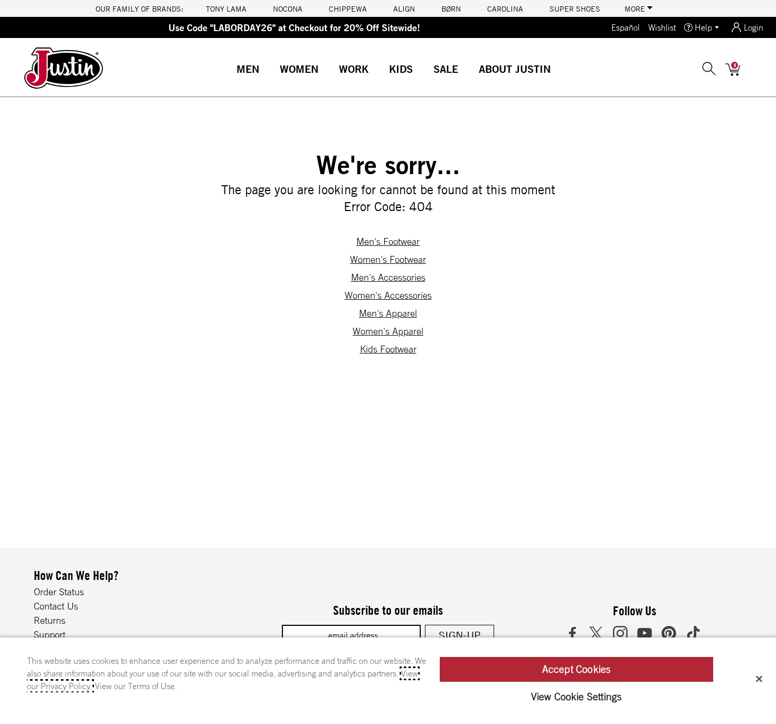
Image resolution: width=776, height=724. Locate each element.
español (625, 27)
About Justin (515, 68)
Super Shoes (575, 8)
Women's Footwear (388, 259)
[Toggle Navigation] (267, 70)
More (635, 8)
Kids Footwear (388, 349)
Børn (451, 8)
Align (404, 8)
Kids (401, 68)
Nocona (287, 8)
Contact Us (56, 606)
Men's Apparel (388, 313)
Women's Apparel (388, 331)
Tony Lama (226, 8)
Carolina (505, 8)
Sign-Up (459, 635)
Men (247, 68)
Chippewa (348, 8)
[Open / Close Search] (709, 68)
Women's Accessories (388, 295)
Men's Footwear (388, 241)
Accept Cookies (576, 669)
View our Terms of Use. (136, 686)
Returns (49, 620)
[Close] (759, 678)
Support (49, 634)
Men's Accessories (388, 277)
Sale (445, 68)
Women (299, 68)
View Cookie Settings (576, 696)
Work (353, 68)
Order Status (59, 591)
